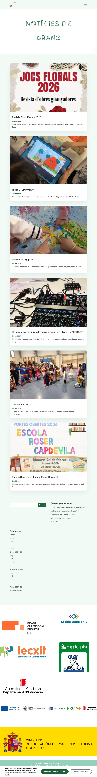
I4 (12, 580)
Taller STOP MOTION (23, 189)
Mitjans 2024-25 (16, 570)
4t (12, 541)
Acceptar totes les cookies (54, 771)
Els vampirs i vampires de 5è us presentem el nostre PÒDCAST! (47, 332)
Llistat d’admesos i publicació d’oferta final (68, 507)
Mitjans (12, 556)
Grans (12, 538)
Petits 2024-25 (16, 587)
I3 (12, 576)
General (13, 535)
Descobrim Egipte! (22, 259)
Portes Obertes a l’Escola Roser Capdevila (35, 477)
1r (12, 559)
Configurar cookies (80, 771)
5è (12, 545)
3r (12, 566)
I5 (12, 583)
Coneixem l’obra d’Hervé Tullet (63, 515)
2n (12, 562)
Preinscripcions (16, 591)
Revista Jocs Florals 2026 (26, 117)
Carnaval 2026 (20, 404)
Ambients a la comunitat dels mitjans (65, 511)
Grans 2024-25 (16, 552)
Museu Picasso (56, 522)
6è (12, 548)
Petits (12, 573)
